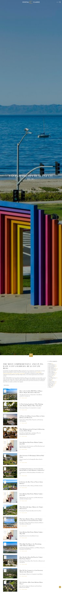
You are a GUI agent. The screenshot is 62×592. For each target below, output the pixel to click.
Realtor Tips (52, 384)
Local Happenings (53, 377)
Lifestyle (51, 376)
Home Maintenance (53, 368)
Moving (51, 379)
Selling (51, 387)
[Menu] (60, 2)
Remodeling (51, 385)
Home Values (52, 371)
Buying (51, 363)
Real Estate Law (52, 383)
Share (60, 587)
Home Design (52, 367)
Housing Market (53, 372)
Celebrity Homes (52, 364)
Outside (51, 380)
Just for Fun (52, 375)
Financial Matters (53, 366)
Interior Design (52, 374)
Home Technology (53, 370)
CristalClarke (31, 2)
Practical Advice (52, 381)
